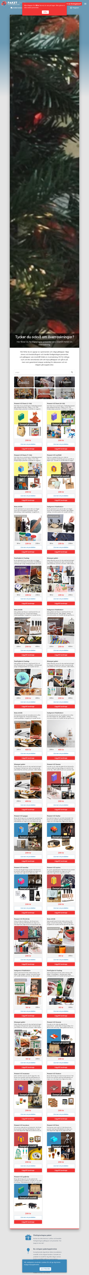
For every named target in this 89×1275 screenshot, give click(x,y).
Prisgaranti (76, 8)
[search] (72, 372)
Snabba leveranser (18, 8)
